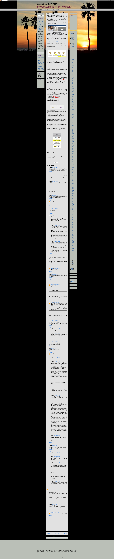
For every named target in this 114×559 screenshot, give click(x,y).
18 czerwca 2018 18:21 (57, 357)
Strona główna (40, 9)
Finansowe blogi (39, 543)
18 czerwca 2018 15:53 (57, 302)
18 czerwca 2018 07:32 (57, 201)
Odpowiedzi (51, 200)
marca (73, 259)
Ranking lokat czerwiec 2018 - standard (73, 252)
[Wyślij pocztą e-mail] (54, 162)
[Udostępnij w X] (56, 162)
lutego (73, 261)
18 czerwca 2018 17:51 (57, 284)
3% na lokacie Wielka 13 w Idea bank (73, 85)
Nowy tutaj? (52, 9)
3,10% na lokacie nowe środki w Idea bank (73, 61)
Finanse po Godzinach (47, 4)
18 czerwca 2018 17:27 (57, 280)
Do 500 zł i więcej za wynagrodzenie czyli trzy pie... (73, 123)
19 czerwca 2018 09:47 (57, 462)
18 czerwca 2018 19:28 (57, 361)
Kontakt (57, 9)
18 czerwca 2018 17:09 (55, 341)
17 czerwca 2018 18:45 (55, 167)
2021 (72, 39)
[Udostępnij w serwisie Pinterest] (57, 162)
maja (73, 256)
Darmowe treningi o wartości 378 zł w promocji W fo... (73, 69)
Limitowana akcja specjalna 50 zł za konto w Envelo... (73, 206)
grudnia (73, 44)
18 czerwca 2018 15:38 (57, 225)
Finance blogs (71, 282)
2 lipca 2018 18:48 (54, 504)
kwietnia (73, 257)
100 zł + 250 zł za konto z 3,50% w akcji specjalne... (73, 214)
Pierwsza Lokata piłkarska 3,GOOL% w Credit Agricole (73, 132)
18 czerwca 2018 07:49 (55, 208)
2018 (72, 43)
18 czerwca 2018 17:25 (54, 348)
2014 (72, 269)
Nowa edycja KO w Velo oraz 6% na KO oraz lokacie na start (40, 60)
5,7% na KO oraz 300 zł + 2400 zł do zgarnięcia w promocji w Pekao (41, 63)
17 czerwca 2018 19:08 (55, 181)
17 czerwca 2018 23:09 (55, 195)
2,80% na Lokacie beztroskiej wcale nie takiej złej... (73, 246)
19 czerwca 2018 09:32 (57, 456)
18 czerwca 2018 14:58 (57, 268)
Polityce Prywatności (41, 546)
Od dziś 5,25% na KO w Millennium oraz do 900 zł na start (41, 69)
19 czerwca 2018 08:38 (57, 452)
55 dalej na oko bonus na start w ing (40, 21)
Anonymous (39, 24)
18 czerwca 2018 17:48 (57, 333)
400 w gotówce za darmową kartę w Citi (73, 221)
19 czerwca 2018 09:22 (57, 435)
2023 (72, 37)
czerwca (73, 56)
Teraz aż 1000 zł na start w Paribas (40, 66)
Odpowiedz (50, 171)
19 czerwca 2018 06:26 (55, 445)
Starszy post (65, 533)
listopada (73, 46)
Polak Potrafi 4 (46, 9)
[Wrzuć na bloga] (55, 162)
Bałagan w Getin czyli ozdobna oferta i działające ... (73, 198)
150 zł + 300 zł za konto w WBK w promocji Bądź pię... (73, 182)
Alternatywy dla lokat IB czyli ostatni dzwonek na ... (73, 107)
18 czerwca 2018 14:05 (55, 256)
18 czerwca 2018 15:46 (55, 295)
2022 (72, 38)
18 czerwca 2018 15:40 (57, 241)
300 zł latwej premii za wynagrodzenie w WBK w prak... (73, 190)
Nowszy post (49, 533)
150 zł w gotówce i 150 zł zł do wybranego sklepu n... (73, 140)
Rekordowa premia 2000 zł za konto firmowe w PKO (73, 99)
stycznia (73, 263)
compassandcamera (57, 557)
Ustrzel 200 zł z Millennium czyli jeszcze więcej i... (73, 77)
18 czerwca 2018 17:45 (57, 328)
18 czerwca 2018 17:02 (55, 320)
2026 (72, 33)
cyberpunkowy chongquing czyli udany (40, 30)
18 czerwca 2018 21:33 (57, 395)
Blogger (69, 557)
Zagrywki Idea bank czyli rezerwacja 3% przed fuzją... (73, 91)
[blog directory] (72, 281)
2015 (72, 268)
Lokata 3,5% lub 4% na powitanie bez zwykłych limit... (73, 148)
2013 (72, 270)
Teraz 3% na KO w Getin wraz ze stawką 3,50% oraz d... (73, 173)
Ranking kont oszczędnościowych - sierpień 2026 (41, 57)
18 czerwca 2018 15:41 (55, 274)
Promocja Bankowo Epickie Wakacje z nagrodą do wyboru (73, 228)
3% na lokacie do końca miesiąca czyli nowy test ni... (73, 115)
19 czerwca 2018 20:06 (57, 481)
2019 (72, 42)
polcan (52, 201)
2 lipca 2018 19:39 (56, 512)
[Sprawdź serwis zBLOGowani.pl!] (73, 287)
